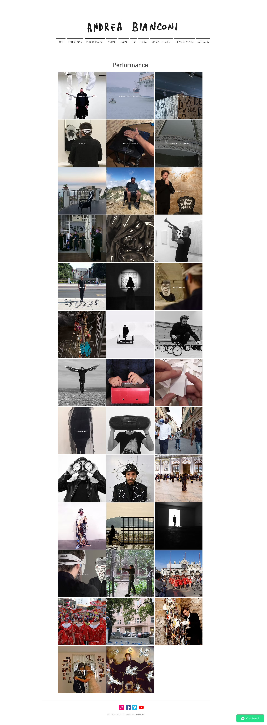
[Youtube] (141, 707)
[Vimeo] (134, 707)
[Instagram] (121, 707)
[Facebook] (128, 707)
